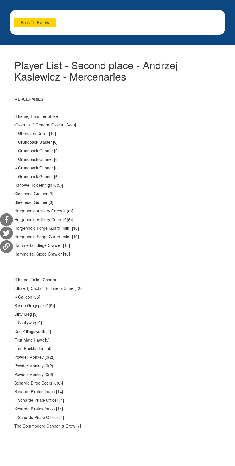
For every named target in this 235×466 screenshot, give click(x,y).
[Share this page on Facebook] (6, 219)
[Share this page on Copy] (6, 246)
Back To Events (35, 22)
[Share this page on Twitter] (6, 233)
